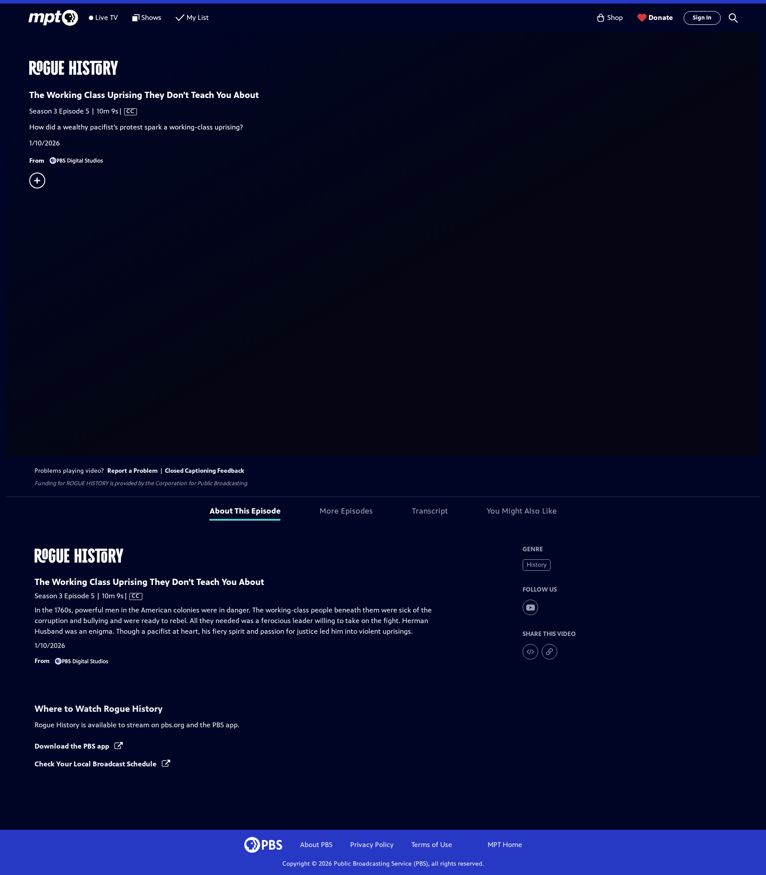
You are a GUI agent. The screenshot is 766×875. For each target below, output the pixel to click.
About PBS (316, 844)
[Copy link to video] (549, 651)
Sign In (702, 17)
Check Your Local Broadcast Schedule (96, 764)
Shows (151, 17)
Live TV (106, 17)
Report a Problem (132, 471)
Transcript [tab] (430, 511)
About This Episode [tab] (245, 511)
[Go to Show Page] (394, 68)
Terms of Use (431, 844)
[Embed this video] (530, 651)
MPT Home (505, 844)
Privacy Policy (372, 844)
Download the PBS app (73, 746)
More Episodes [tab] (346, 511)
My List (198, 17)
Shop (615, 17)
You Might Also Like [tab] (522, 511)
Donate (661, 17)
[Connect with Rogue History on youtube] (530, 607)
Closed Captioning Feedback (204, 471)
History (537, 565)
